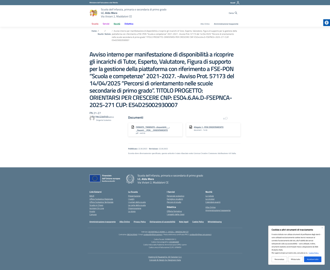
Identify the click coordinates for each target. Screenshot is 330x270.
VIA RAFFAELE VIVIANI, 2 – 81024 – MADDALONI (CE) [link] (168, 231)
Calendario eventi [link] (212, 202)
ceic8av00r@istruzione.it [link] (152, 234)
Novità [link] (117, 23)
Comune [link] (93, 214)
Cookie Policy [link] (198, 221)
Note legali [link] (183, 221)
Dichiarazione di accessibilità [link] (162, 221)
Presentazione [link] (134, 195)
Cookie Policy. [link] (314, 252)
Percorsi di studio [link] (174, 202)
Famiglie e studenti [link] (175, 199)
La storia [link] (131, 211)
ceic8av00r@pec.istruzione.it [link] (200, 234)
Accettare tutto (312, 259)
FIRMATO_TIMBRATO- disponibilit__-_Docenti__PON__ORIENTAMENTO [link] (153, 129)
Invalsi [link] (92, 211)
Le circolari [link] (209, 199)
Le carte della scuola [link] (137, 205)
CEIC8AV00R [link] (174, 242)
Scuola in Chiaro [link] (96, 205)
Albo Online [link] (205, 23)
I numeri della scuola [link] (137, 202)
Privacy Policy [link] (140, 221)
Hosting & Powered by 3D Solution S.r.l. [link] (165, 256)
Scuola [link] (95, 23)
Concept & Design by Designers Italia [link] (165, 260)
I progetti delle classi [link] (175, 214)
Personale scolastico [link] (175, 195)
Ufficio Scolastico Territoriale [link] (101, 202)
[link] (326, 22)
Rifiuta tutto (295, 259)
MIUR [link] (91, 195)
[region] (296, 245)
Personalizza (279, 259)
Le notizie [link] (209, 195)
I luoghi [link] (131, 199)
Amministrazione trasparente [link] (226, 23)
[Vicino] (322, 227)
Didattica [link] (129, 23)
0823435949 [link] (132, 234)
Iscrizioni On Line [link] (96, 208)
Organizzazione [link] (134, 208)
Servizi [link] (106, 23)
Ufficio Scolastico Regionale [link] (101, 199)
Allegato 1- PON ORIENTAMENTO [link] (209, 127)
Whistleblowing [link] (215, 221)
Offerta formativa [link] (174, 211)
